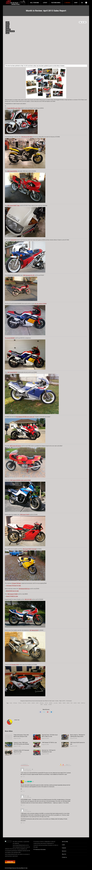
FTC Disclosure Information (39, 849)
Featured (64, 847)
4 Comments (69, 700)
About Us (64, 854)
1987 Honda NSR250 (12, 372)
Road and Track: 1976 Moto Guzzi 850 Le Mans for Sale (50, 735)
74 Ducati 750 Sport (16, 583)
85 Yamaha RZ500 (14, 664)
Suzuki (7, 33)
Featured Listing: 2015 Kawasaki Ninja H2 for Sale (21, 751)
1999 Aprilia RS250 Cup (24, 588)
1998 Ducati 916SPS (25, 514)
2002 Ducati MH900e (12, 171)
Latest (63, 844)
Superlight (45, 704)
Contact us (64, 857)
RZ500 (41, 704)
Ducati (7, 25)
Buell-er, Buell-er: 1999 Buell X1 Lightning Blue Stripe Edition (77, 735)
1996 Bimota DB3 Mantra (27, 136)
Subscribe (10, 861)
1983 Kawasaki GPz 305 (28, 275)
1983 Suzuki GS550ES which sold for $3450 (20, 480)
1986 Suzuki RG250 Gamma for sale (77, 743)
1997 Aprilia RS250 (33, 630)
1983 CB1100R (28, 599)
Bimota (7, 24)
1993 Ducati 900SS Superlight (29, 549)
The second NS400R (10, 338)
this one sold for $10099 (40, 303)
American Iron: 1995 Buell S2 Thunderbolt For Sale (48, 751)
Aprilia (7, 22)
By (56, 700)
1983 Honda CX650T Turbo (13, 205)
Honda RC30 (14, 240)
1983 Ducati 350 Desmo (15, 445)
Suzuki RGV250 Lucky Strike (14, 108)
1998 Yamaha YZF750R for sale (49, 742)
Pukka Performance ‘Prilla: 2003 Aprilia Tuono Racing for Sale (21, 735)
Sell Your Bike (65, 841)
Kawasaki (8, 29)
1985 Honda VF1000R (12, 594)
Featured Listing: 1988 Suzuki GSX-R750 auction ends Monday (21, 743)
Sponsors (64, 851)
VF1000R (50, 704)
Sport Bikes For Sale (10, 31)
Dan (26, 781)
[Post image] (8, 737)
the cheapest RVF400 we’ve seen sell (25, 416)
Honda (7, 27)
